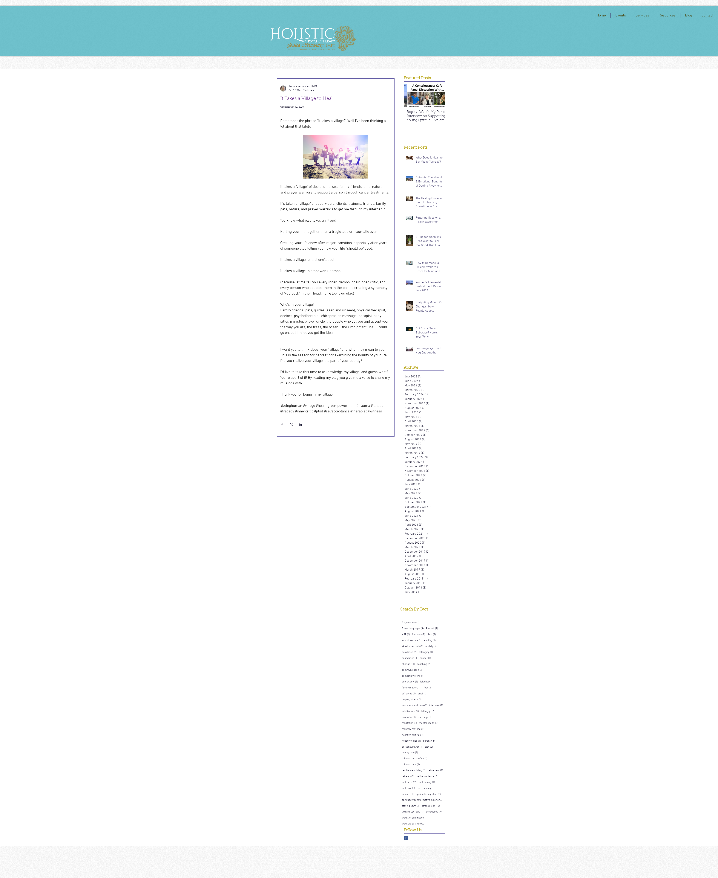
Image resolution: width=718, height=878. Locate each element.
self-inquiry (427, 782)
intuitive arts (410, 711)
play (429, 747)
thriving (408, 811)
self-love (408, 788)
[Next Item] (439, 96)
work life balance (413, 823)
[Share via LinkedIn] (300, 424)
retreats (408, 776)
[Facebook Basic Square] (406, 838)
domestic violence (413, 676)
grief (422, 693)
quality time (410, 752)
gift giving (409, 693)
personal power (412, 747)
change (408, 664)
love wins (409, 717)
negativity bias (411, 741)
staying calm (410, 806)
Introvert (418, 634)
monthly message (413, 729)
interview (436, 705)
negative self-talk (413, 735)
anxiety (431, 646)
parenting (430, 741)
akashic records (412, 646)
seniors (408, 794)
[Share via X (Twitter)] (291, 424)
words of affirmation (414, 817)
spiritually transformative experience (422, 800)
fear (428, 687)
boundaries (410, 658)
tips (419, 811)
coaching (423, 664)
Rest (431, 634)
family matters (411, 687)
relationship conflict (414, 758)
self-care (409, 782)
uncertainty (434, 811)
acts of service (411, 640)
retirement (435, 770)
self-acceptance (427, 776)
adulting (430, 640)
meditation (409, 723)
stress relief (431, 806)
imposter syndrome (414, 705)
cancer (425, 658)
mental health (429, 723)
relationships (411, 764)
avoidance (409, 652)
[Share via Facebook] (282, 424)
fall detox (426, 681)
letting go (428, 711)
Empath (432, 628)
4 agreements (411, 622)
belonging (426, 652)
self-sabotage (426, 788)
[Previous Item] (409, 96)
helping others (411, 699)
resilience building (413, 770)
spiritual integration (428, 794)
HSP (406, 634)
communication (412, 670)
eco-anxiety (410, 681)
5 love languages (413, 628)
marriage (425, 717)
